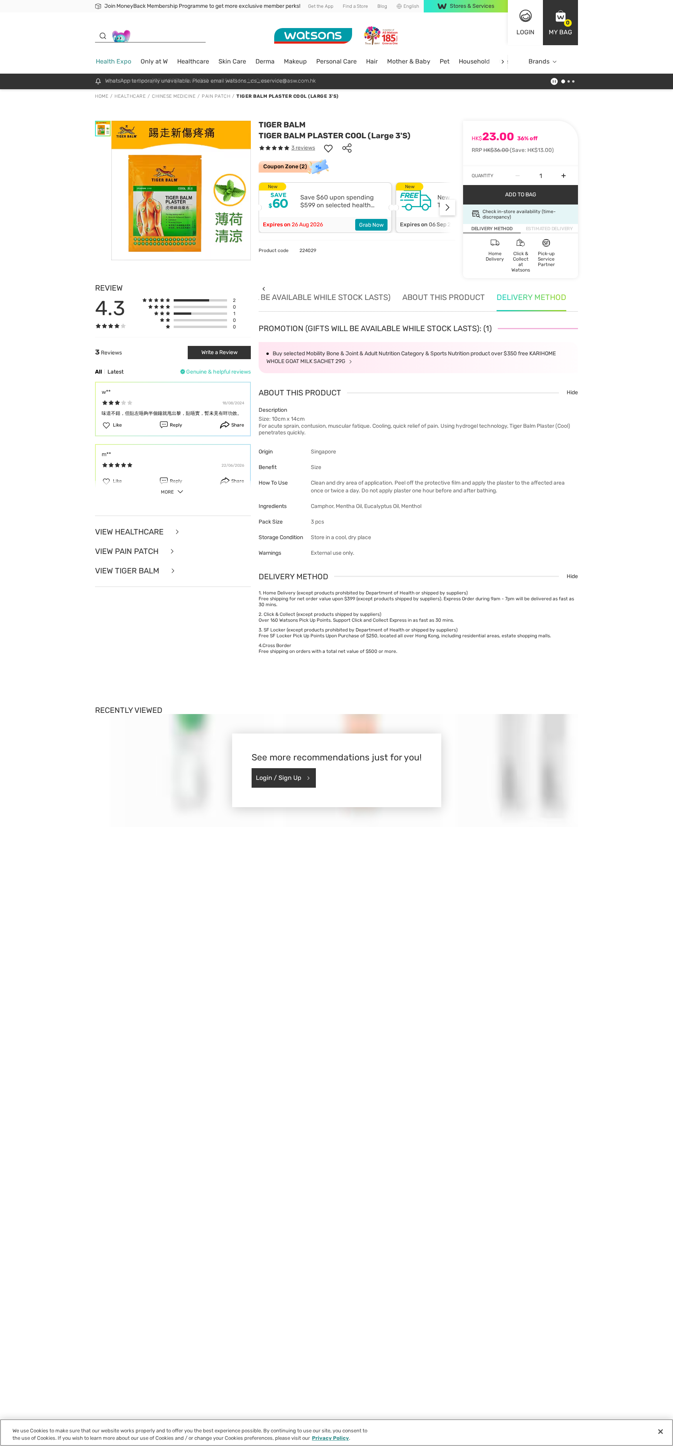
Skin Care (232, 61)
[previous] (263, 289)
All (98, 372)
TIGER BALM (282, 124)
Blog (382, 6)
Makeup (295, 61)
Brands (539, 61)
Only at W (154, 61)
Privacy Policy (330, 1438)
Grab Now (371, 225)
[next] (502, 62)
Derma (265, 61)
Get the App (320, 6)
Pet (444, 61)
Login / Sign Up (278, 777)
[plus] (563, 176)
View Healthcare (130, 532)
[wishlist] (328, 148)
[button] (560, 22)
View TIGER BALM (128, 571)
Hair (372, 61)
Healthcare (193, 61)
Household (474, 61)
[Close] (660, 1431)
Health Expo (113, 61)
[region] (336, 1432)
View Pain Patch (127, 551)
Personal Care (336, 61)
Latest (115, 372)
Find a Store (355, 6)
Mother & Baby (408, 61)
